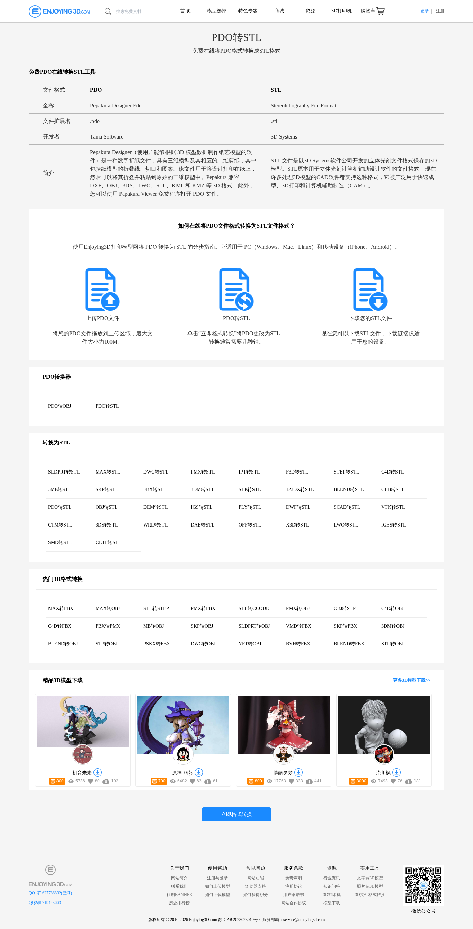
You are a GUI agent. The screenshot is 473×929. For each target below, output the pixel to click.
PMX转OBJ (298, 608)
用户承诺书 (293, 894)
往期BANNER (179, 894)
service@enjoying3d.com (304, 919)
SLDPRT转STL (64, 472)
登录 (424, 11)
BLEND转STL (349, 489)
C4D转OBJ (392, 608)
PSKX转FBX (156, 643)
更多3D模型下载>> (411, 680)
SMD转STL (60, 542)
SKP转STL (107, 489)
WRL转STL (155, 525)
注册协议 (293, 886)
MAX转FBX (60, 608)
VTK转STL (393, 507)
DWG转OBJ (203, 643)
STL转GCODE (254, 608)
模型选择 (216, 11)
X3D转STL (297, 525)
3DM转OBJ (392, 626)
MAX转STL (108, 472)
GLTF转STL (109, 542)
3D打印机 (341, 11)
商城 (279, 11)
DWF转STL (298, 507)
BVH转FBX (298, 643)
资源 (310, 11)
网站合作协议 (293, 903)
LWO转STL (346, 525)
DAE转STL (203, 525)
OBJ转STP (345, 608)
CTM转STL (60, 525)
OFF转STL (250, 525)
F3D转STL (297, 472)
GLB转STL (393, 489)
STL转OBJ (392, 643)
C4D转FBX (59, 626)
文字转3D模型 (370, 878)
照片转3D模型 (370, 886)
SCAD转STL (347, 507)
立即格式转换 (236, 814)
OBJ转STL (107, 507)
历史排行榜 (179, 903)
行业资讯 (331, 878)
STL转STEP (156, 608)
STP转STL (250, 489)
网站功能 (255, 878)
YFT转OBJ (250, 643)
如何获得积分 (255, 894)
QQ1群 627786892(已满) (50, 893)
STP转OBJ (106, 643)
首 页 (185, 11)
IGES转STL (393, 525)
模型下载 (331, 903)
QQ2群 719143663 (45, 902)
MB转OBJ (153, 626)
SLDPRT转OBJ (254, 626)
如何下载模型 (217, 894)
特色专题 (248, 11)
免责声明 (293, 878)
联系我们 (179, 886)
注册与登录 (217, 878)
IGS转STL (202, 507)
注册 (440, 11)
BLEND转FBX (349, 643)
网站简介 (179, 878)
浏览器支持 (255, 886)
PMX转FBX (203, 608)
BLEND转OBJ (63, 643)
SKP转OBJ (202, 626)
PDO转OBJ (59, 406)
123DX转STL (300, 489)
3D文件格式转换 (370, 894)
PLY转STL (250, 507)
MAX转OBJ (108, 608)
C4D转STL (392, 472)
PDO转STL (107, 406)
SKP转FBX (345, 626)
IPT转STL (249, 472)
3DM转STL (203, 489)
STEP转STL (346, 472)
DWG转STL (156, 472)
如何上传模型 (217, 886)
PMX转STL (203, 472)
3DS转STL (107, 525)
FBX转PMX (108, 626)
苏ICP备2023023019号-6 (239, 919)
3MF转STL (59, 489)
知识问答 (331, 886)
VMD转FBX (298, 626)
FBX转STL (155, 489)
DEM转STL (155, 507)
